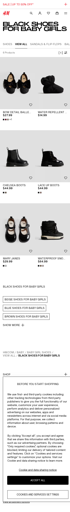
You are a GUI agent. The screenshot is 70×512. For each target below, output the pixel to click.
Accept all (38, 480)
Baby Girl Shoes (39, 352)
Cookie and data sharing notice (38, 469)
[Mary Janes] (17, 229)
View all (9, 355)
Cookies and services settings (38, 494)
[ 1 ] (61, 52)
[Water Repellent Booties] (52, 83)
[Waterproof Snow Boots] (52, 229)
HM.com (8, 352)
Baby (20, 352)
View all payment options (16, 502)
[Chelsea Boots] (17, 156)
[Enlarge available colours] (5, 192)
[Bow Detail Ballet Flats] (17, 83)
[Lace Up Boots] (52, 156)
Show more (11, 325)
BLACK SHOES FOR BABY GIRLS (39, 355)
